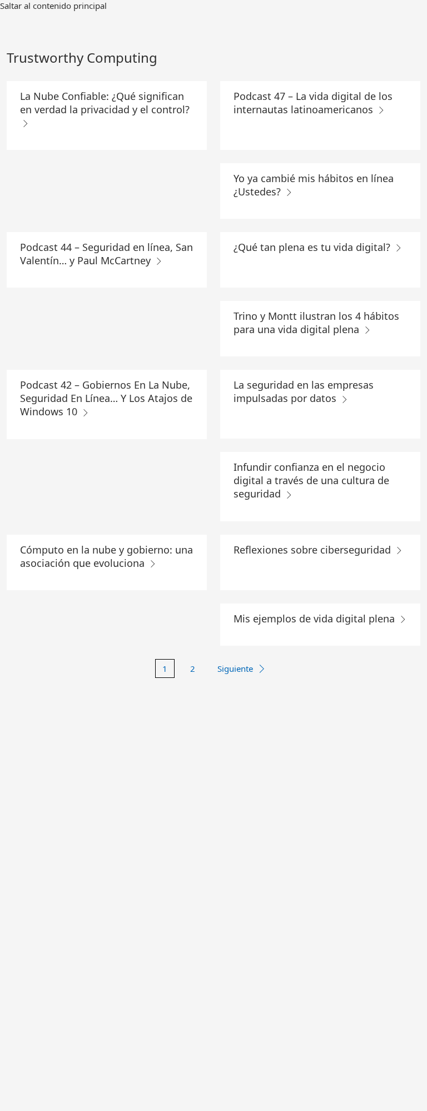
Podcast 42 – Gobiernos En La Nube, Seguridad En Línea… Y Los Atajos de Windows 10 (106, 398)
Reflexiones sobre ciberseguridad (314, 549)
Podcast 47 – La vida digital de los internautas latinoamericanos (313, 102)
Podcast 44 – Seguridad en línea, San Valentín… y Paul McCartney (106, 253)
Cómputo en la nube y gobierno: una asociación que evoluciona (106, 556)
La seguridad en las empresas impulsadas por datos (304, 391)
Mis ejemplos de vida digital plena (316, 618)
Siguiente (235, 668)
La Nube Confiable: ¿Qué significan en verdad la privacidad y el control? (105, 102)
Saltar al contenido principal (53, 5)
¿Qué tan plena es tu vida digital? (313, 247)
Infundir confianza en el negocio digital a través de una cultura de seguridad (311, 480)
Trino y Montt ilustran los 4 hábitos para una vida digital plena (316, 322)
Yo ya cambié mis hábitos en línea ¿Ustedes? (314, 185)
